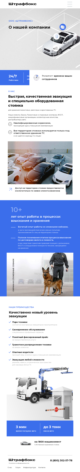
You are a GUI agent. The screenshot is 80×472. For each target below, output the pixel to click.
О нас (10, 467)
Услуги (17, 467)
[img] (22, 4)
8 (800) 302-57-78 (61, 460)
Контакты (41, 467)
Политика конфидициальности (19, 463)
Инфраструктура (29, 467)
